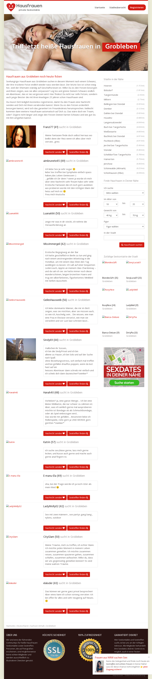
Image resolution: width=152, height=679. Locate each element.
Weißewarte (124, 131)
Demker (124, 108)
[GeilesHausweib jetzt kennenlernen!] (21, 309)
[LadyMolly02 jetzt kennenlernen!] (21, 516)
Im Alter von (110, 199)
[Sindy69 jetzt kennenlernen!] (21, 349)
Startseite (100, 7)
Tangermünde (124, 94)
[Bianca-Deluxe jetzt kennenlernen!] (112, 323)
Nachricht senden (54, 152)
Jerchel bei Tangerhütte (124, 145)
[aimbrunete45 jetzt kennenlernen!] (21, 170)
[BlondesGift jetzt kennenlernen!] (112, 268)
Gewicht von (110, 210)
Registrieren (137, 7)
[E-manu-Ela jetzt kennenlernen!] (21, 485)
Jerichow (124, 163)
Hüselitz (124, 117)
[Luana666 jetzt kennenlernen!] (21, 223)
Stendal (124, 149)
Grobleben (75, 127)
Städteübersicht (117, 7)
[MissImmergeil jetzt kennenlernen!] (21, 253)
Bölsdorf (124, 90)
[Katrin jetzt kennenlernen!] (21, 452)
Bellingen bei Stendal (124, 104)
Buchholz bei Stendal (124, 136)
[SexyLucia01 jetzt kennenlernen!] (136, 268)
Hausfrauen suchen (132, 244)
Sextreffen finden (77, 152)
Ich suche (108, 187)
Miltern (124, 99)
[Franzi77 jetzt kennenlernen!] (21, 136)
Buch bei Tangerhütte (124, 126)
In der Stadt (110, 232)
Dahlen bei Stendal (124, 113)
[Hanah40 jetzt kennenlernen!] (21, 402)
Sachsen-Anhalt (37, 625)
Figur (106, 221)
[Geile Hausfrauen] (24, 7)
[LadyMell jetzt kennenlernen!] (136, 295)
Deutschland (22, 625)
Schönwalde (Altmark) (124, 168)
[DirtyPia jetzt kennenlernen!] (136, 323)
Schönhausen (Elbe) (124, 172)
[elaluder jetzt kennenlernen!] (21, 593)
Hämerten (124, 159)
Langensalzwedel (124, 122)
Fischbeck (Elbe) (124, 140)
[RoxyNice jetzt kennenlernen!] (112, 295)
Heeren (124, 85)
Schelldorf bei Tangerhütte (124, 154)
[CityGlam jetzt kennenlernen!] (21, 546)
